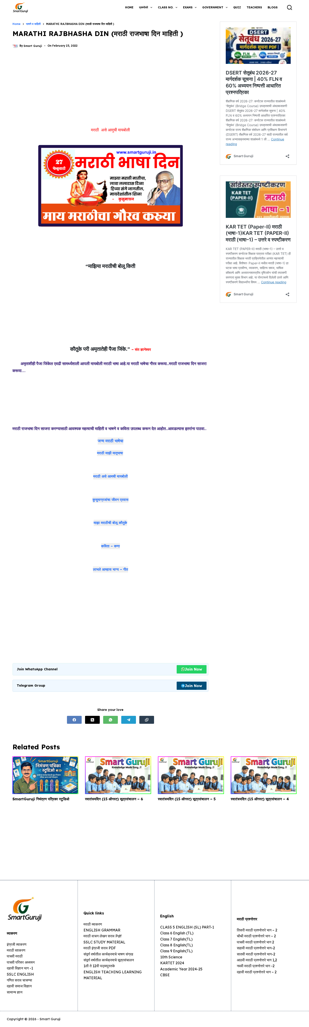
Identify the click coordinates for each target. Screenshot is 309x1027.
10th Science (171, 957)
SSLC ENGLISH (20, 974)
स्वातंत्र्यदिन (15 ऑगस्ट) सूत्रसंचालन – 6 (114, 799)
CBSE (165, 975)
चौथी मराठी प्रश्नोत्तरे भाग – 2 (256, 936)
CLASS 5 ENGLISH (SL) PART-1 (187, 927)
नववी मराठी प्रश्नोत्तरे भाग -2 (256, 966)
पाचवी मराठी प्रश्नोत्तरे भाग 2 (255, 942)
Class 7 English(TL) (176, 939)
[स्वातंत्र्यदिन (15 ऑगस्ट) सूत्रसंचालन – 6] (118, 775)
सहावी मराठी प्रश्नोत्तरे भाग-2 (256, 948)
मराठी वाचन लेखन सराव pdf (102, 936)
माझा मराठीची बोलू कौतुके (110, 522)
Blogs (273, 7)
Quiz (237, 7)
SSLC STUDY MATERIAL (104, 942)
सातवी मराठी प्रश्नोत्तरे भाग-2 (256, 954)
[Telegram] (128, 720)
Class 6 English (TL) (176, 933)
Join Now (193, 669)
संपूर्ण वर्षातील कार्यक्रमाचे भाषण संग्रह (108, 954)
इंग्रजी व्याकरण (16, 944)
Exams (188, 7)
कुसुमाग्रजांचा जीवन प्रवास (110, 499)
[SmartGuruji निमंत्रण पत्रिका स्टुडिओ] (45, 775)
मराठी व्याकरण (92, 924)
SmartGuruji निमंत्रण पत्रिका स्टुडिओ (40, 799)
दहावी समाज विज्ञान (19, 986)
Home (129, 7)
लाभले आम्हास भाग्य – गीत (110, 569)
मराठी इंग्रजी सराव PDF (99, 948)
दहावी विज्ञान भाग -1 (20, 968)
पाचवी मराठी (15, 956)
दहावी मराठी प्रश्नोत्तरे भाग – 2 (257, 972)
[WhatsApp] (110, 720)
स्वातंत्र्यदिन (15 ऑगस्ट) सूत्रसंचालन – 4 (260, 799)
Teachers (254, 7)
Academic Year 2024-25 (181, 969)
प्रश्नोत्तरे (143, 7)
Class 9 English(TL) (176, 951)
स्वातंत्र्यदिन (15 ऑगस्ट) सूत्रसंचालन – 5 (187, 799)
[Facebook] (74, 720)
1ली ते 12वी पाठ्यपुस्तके (99, 966)
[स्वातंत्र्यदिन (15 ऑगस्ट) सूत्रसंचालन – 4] (264, 775)
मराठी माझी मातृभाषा (110, 453)
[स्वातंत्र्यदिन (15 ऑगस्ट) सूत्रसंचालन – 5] (191, 775)
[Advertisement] (110, 89)
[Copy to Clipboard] (146, 720)
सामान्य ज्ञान (14, 992)
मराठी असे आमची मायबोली (110, 476)
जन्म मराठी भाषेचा (110, 440)
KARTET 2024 (172, 963)
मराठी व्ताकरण (16, 950)
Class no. (165, 7)
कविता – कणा (110, 546)
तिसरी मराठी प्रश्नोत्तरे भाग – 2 (257, 930)
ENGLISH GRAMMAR (101, 930)
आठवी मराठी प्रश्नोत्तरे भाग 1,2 (257, 960)
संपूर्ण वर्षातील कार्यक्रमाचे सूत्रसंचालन (108, 960)
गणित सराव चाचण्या (19, 980)
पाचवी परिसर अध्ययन (21, 962)
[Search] (289, 7)
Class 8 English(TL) (176, 945)
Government (212, 7)
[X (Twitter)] (92, 720)
